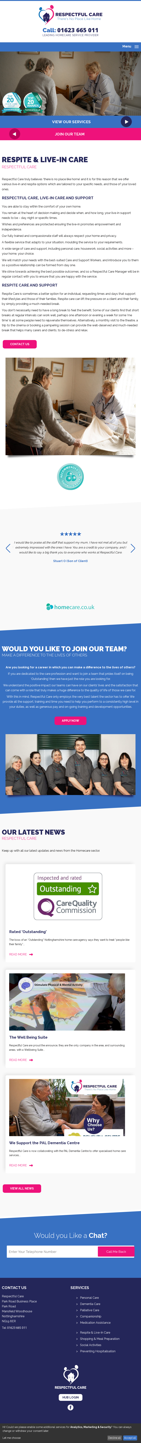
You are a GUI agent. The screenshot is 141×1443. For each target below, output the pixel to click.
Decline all (114, 1437)
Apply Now (70, 720)
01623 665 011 (78, 30)
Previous (8, 548)
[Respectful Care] (70, 24)
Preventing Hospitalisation (97, 1351)
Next (133, 548)
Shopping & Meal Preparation (100, 1339)
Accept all (130, 1437)
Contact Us (19, 344)
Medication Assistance (95, 1322)
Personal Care (89, 1297)
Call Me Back (116, 1251)
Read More (18, 954)
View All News (22, 1188)
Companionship (90, 1316)
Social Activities (90, 1345)
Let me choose (12, 1438)
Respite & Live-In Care (95, 1332)
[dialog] (70, 1433)
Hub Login (70, 1397)
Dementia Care (90, 1304)
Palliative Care (89, 1310)
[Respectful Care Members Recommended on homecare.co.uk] (70, 489)
